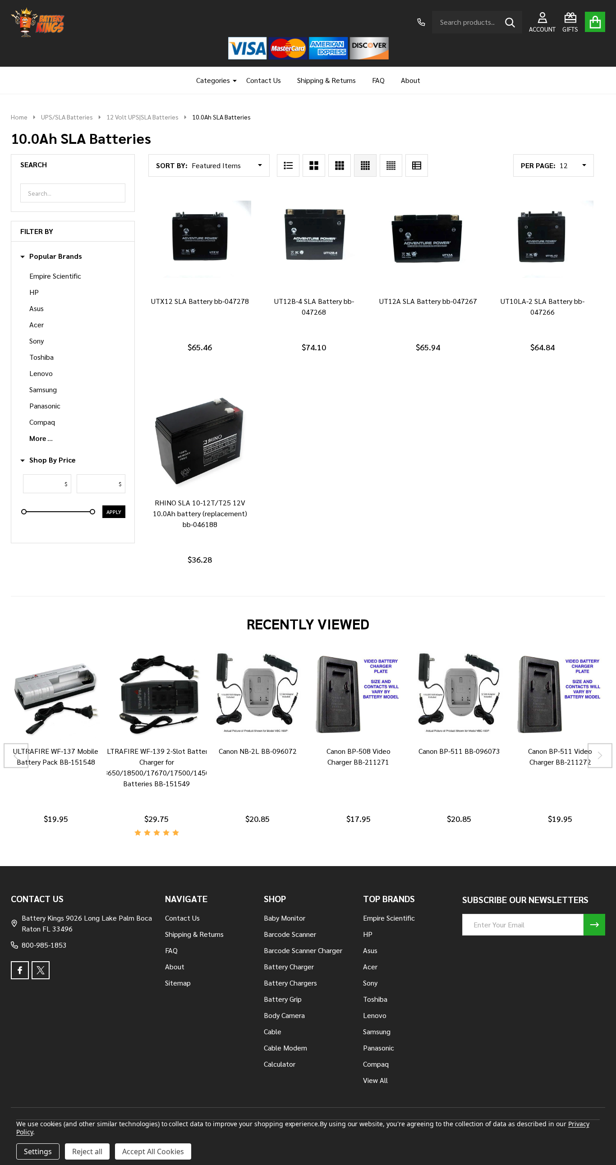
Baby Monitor (284, 917)
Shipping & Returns (326, 80)
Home (19, 117)
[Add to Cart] (198, 299)
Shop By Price (52, 459)
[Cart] (595, 22)
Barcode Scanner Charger (303, 950)
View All (375, 1080)
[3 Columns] (339, 165)
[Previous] (16, 755)
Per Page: (538, 165)
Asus (36, 308)
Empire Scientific (55, 275)
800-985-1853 (44, 944)
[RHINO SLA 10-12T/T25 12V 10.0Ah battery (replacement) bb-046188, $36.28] (200, 441)
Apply (113, 511)
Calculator (279, 1064)
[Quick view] (220, 299)
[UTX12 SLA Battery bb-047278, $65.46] (200, 239)
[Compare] (45, 749)
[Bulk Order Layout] (416, 165)
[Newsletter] (594, 925)
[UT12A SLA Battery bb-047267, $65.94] (428, 239)
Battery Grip (283, 999)
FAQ (378, 80)
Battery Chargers (290, 982)
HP (34, 292)
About (410, 80)
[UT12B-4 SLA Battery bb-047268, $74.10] (314, 239)
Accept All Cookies (153, 1151)
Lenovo (41, 373)
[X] (40, 970)
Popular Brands (55, 256)
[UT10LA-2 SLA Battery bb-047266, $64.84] (542, 239)
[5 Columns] (391, 165)
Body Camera (284, 1015)
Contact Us (263, 80)
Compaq (42, 422)
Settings (38, 1151)
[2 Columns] (314, 165)
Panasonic (44, 405)
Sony (36, 340)
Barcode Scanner (290, 934)
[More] (231, 80)
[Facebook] (20, 970)
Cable (272, 1031)
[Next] (600, 755)
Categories (213, 80)
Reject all (87, 1151)
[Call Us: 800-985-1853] (421, 22)
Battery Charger (289, 966)
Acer (36, 324)
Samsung (43, 389)
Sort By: (172, 165)
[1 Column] (288, 165)
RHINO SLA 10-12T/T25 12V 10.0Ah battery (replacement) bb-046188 (200, 513)
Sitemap (178, 982)
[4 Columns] (365, 165)
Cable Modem (285, 1047)
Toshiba (41, 357)
